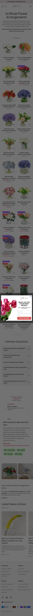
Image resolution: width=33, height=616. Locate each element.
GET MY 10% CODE (24, 318)
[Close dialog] (31, 297)
